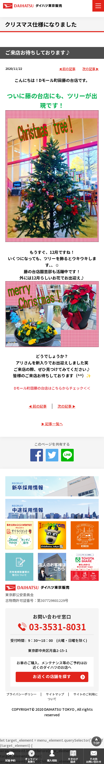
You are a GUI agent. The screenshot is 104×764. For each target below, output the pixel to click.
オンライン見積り (31, 760)
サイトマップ (55, 694)
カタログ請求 (73, 760)
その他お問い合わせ (93, 760)
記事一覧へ (54, 423)
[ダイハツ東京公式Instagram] (52, 535)
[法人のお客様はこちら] (52, 567)
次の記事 (88, 69)
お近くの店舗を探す (52, 676)
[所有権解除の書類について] (19, 567)
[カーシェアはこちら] (85, 567)
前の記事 (68, 69)
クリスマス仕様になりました (41, 24)
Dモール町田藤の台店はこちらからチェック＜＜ (52, 388)
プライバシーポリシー (21, 694)
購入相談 (52, 760)
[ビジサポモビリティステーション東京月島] (85, 535)
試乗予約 (10, 760)
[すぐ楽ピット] (19, 535)
